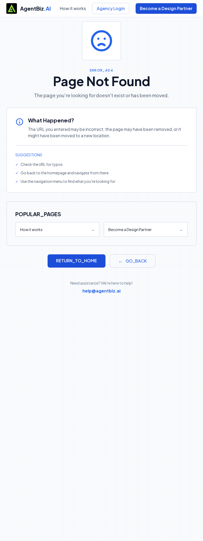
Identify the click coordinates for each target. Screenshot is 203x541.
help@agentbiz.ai (101, 291)
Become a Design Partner (166, 8)
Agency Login (111, 8)
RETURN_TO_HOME (76, 260)
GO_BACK (132, 261)
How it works (73, 8)
